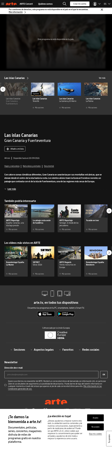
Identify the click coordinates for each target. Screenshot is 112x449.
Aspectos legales (44, 349)
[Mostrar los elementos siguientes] (109, 211)
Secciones (19, 349)
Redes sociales (90, 349)
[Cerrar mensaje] (102, 9)
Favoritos (67, 349)
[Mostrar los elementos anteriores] (3, 89)
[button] (64, 4)
